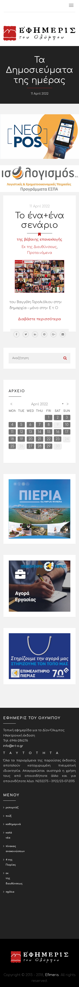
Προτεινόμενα (39, 253)
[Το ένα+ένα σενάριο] (39, 276)
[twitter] (26, 334)
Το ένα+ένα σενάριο (39, 220)
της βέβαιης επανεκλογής (39, 239)
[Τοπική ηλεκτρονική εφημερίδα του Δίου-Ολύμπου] (39, 33)
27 (30, 446)
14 (39, 432)
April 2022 (39, 404)
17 (66, 432)
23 (58, 439)
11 (12, 432)
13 (30, 432)
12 (21, 432)
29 (49, 446)
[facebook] (16, 334)
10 (66, 425)
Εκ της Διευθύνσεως (39, 247)
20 (30, 439)
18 (12, 439)
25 (12, 446)
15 (48, 432)
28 (39, 446)
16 (57, 432)
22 (49, 439)
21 (39, 439)
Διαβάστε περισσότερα (39, 319)
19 (21, 439)
